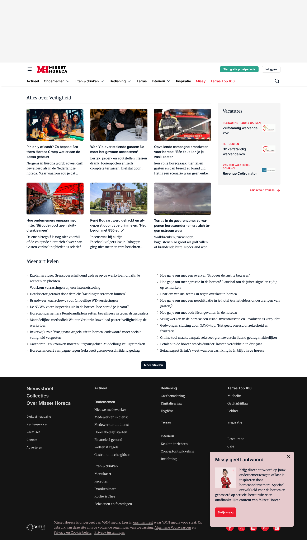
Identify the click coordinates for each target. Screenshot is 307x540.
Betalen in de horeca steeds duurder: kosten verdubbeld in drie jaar (211, 344)
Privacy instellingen (109, 532)
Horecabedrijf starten (110, 432)
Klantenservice (37, 424)
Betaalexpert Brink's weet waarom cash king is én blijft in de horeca (212, 350)
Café (230, 446)
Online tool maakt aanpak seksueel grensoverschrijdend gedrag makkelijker (218, 338)
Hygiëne (167, 411)
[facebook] (230, 527)
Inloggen (271, 69)
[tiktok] (276, 527)
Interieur (167, 436)
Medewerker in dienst (111, 417)
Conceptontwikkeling (177, 451)
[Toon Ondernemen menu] (67, 81)
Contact (32, 439)
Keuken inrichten (174, 444)
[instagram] (265, 527)
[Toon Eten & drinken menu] (102, 81)
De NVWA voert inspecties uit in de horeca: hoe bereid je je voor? (79, 307)
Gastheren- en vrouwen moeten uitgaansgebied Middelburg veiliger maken (87, 344)
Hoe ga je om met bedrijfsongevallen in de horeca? (198, 312)
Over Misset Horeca (49, 403)
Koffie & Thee (104, 496)
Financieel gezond (108, 440)
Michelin (234, 396)
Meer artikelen (153, 365)
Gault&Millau (237, 403)
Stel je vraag (225, 512)
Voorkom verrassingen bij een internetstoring (65, 287)
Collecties (38, 395)
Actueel (100, 388)
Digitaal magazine (39, 416)
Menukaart (102, 474)
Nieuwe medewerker (110, 410)
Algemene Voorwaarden (173, 527)
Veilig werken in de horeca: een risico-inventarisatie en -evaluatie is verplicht (220, 319)
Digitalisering (171, 403)
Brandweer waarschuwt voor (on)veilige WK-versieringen (74, 300)
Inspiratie (234, 422)
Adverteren (34, 447)
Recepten (101, 481)
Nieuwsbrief (40, 388)
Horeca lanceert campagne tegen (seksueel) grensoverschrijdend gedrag (85, 350)
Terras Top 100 (239, 388)
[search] (277, 81)
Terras (166, 422)
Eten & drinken (106, 466)
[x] (241, 527)
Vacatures (33, 432)
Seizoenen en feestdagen (113, 504)
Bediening (169, 388)
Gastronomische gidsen (112, 455)
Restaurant (235, 439)
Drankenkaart (105, 489)
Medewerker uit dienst (111, 425)
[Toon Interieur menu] (168, 81)
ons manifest (143, 522)
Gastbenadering (173, 396)
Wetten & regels (106, 447)
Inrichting (169, 459)
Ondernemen (104, 402)
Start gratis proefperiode (239, 69)
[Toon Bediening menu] (129, 81)
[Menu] (30, 69)
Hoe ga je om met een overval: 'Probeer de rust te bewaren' (205, 275)
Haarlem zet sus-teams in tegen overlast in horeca (198, 294)
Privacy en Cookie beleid (72, 532)
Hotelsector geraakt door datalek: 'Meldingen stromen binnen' (78, 294)
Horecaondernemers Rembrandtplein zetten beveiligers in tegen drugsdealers (89, 313)
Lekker (232, 411)
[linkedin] (253, 527)
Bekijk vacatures (262, 190)
